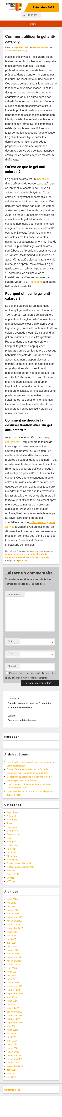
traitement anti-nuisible (16, 557)
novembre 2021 (14, 1058)
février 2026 (13, 909)
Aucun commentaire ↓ (16, 50)
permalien (23, 560)
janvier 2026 (13, 913)
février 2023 (13, 1004)
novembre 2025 (14, 920)
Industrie (11, 852)
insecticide (43, 179)
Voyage (10, 877)
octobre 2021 (13, 1062)
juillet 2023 (12, 1000)
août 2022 (12, 1026)
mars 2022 (12, 1044)
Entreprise (12, 841)
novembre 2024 (14, 960)
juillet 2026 (12, 899)
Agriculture (12, 812)
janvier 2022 (13, 1051)
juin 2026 (11, 902)
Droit (9, 837)
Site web (12, 666)
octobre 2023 (13, 989)
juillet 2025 (12, 931)
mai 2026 (11, 906)
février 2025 (13, 949)
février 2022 (13, 1048)
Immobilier (12, 848)
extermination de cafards (34, 554)
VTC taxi (11, 881)
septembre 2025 (15, 928)
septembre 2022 (15, 1022)
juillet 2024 (12, 971)
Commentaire (15, 593)
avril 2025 (12, 942)
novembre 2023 (14, 986)
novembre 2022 (14, 1015)
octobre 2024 (13, 964)
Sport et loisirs (14, 874)
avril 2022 (12, 1040)
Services (11, 870)
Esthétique (12, 845)
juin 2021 (11, 1077)
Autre (34, 551)
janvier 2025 (13, 953)
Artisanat (11, 816)
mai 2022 (11, 1037)
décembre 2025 (14, 917)
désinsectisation (13, 554)
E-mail (11, 653)
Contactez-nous (12, 1089)
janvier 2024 (13, 982)
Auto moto (12, 819)
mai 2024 (11, 975)
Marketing (12, 856)
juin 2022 (11, 1033)
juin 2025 (11, 935)
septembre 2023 (15, 993)
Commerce (12, 830)
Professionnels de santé (19, 863)
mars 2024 (12, 978)
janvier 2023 (13, 1008)
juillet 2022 (12, 1029)
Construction (13, 834)
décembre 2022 (14, 1011)
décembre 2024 (14, 957)
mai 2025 (11, 939)
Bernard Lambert (40, 47)
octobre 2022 (13, 1018)
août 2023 (12, 997)
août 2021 (12, 1069)
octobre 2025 (13, 924)
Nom (10, 640)
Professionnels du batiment (20, 866)
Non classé (12, 859)
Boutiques (12, 827)
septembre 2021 (15, 1066)
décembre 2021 (14, 1055)
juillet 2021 (12, 1073)
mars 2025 (12, 946)
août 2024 (12, 968)
